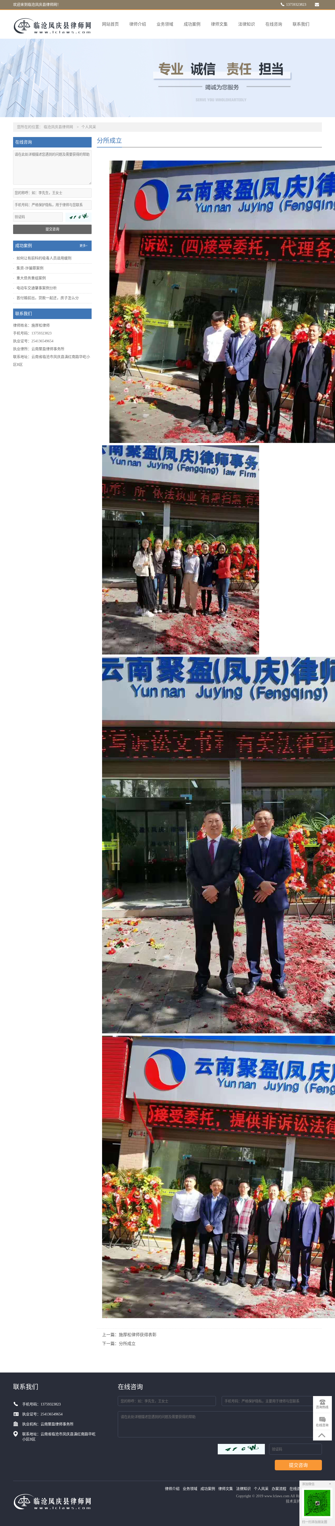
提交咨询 (52, 229)
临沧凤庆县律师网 (58, 127)
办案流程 (279, 1489)
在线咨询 (273, 24)
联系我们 (301, 24)
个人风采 (88, 127)
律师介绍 (137, 24)
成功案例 (192, 24)
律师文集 (219, 24)
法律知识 (246, 24)
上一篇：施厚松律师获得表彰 (129, 1335)
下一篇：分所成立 (119, 1343)
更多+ (84, 246)
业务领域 (165, 24)
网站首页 (110, 24)
